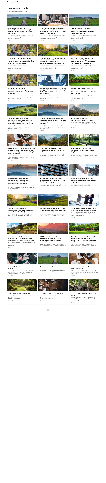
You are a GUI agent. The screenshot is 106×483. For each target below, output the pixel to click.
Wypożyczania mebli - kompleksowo (19, 293)
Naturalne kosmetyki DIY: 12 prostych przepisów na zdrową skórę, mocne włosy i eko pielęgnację (83, 180)
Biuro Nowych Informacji (15, 2)
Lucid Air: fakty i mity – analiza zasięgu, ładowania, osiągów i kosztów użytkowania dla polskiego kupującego (52, 180)
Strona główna (95, 2)
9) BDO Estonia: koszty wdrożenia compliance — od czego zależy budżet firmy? (82, 150)
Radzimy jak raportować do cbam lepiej (51, 293)
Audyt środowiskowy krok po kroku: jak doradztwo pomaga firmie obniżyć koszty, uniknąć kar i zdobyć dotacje (20, 210)
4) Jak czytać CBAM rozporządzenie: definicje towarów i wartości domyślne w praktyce (52, 150)
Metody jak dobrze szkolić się (48, 267)
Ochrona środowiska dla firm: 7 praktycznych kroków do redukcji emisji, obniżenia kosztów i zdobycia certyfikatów (21, 238)
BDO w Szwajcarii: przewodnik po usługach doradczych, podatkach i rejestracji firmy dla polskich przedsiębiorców (53, 210)
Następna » (56, 310)
